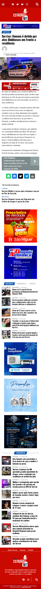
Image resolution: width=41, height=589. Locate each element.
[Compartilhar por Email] (32, 177)
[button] (3, 4)
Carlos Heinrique (11, 55)
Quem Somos (13, 550)
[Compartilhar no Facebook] (14, 177)
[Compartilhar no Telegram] (26, 177)
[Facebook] (23, 580)
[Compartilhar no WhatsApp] (8, 177)
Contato (30, 550)
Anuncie (23, 550)
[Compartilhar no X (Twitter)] (20, 177)
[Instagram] (28, 580)
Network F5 (27, 587)
